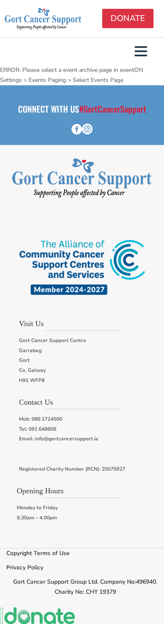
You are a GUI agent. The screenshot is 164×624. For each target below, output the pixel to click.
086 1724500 (47, 419)
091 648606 (42, 429)
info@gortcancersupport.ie (66, 438)
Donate (128, 18)
